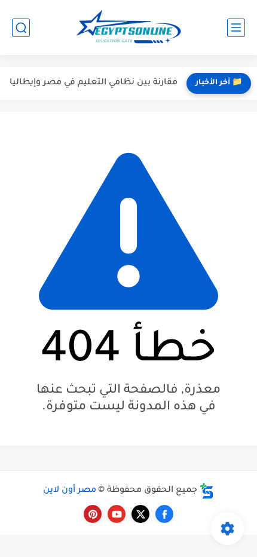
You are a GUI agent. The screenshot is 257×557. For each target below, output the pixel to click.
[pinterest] (93, 514)
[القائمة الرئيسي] (236, 28)
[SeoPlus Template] (207, 491)
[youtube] (117, 514)
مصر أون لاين (69, 490)
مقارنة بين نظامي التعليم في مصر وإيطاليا (94, 83)
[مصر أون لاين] (128, 28)
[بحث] (21, 28)
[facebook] (164, 514)
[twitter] (140, 514)
